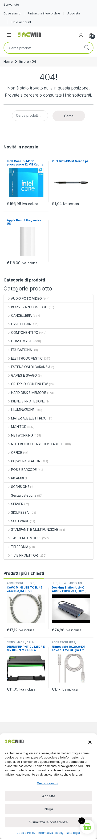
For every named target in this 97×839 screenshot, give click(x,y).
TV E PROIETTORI (25, 555)
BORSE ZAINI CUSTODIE (29, 307)
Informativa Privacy (50, 833)
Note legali (73, 833)
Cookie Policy (25, 833)
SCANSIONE (20, 487)
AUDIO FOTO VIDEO (26, 298)
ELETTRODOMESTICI (27, 358)
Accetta (48, 796)
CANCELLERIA (21, 315)
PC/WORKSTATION (25, 461)
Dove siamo (12, 13)
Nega (48, 809)
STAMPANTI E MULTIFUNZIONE (34, 529)
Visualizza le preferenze (48, 822)
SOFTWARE (20, 521)
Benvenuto (11, 4)
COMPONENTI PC (24, 332)
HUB (54, 583)
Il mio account (21, 22)
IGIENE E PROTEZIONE (28, 401)
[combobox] (42, 47)
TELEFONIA (19, 547)
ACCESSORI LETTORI (20, 583)
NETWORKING (22, 435)
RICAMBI (17, 478)
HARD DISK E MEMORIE (28, 393)
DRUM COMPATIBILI (21, 644)
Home (8, 61)
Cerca (86, 47)
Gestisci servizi (47, 783)
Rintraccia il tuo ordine (44, 13)
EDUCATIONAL (22, 350)
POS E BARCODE (24, 470)
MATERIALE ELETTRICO (29, 418)
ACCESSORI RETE (63, 642)
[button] (90, 741)
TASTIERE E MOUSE (26, 538)
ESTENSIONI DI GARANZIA (30, 367)
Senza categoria (23, 495)
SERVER (17, 504)
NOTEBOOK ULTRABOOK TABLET (37, 444)
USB (81, 583)
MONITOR (18, 427)
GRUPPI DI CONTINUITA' (29, 384)
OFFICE (16, 453)
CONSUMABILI (21, 341)
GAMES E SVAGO (24, 375)
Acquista (73, 13)
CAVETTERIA (21, 324)
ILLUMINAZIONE (23, 410)
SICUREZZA (20, 512)
